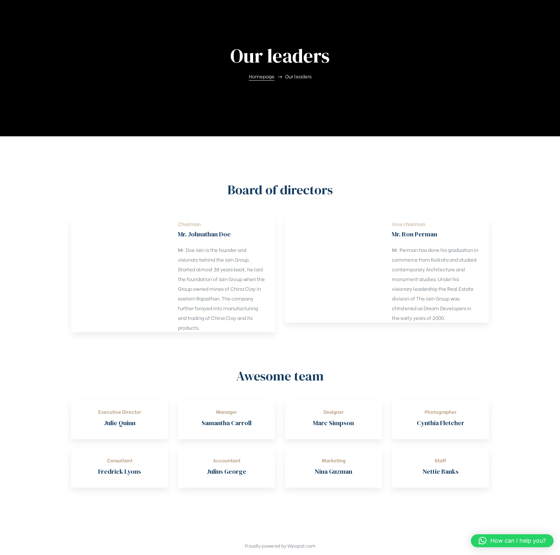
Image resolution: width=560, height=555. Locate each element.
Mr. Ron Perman (414, 234)
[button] (512, 540)
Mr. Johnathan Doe (204, 234)
